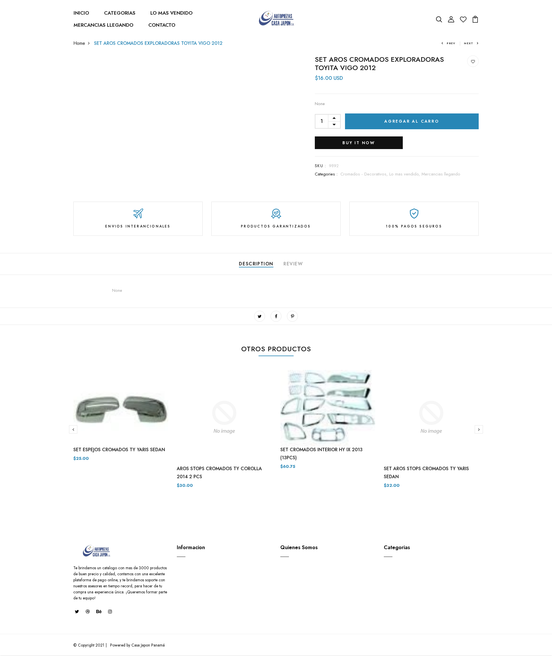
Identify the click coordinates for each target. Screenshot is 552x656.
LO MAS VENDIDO (171, 12)
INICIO (81, 12)
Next (469, 43)
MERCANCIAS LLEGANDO (103, 25)
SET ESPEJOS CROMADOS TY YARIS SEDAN (119, 449)
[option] (120, 420)
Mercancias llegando (440, 174)
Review (293, 264)
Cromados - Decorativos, (364, 174)
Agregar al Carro (411, 121)
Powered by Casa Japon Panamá (137, 645)
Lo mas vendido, (405, 174)
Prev (451, 43)
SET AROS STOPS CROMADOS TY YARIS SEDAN (426, 472)
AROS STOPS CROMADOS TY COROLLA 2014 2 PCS (219, 472)
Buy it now (358, 143)
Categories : (326, 174)
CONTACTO (161, 25)
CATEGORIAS (119, 12)
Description (256, 264)
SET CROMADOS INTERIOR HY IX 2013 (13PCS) (321, 453)
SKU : (320, 166)
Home (79, 43)
